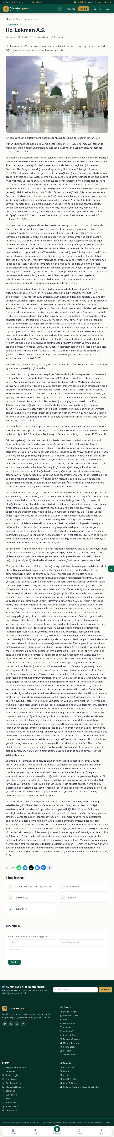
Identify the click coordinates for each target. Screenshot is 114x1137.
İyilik (8, 1098)
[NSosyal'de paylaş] (37, 867)
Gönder (14, 962)
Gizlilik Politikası (70, 1079)
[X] (10, 1023)
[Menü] (108, 9)
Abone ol (105, 989)
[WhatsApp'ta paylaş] (18, 867)
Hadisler (67, 1027)
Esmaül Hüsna (69, 1023)
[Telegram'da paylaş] (25, 867)
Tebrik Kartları (69, 1054)
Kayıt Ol (83, 9)
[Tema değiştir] (101, 9)
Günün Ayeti (11, 1102)
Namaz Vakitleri (70, 1015)
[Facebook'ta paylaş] (43, 867)
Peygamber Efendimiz (16, 1067)
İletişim (98, 2)
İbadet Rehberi (70, 1035)
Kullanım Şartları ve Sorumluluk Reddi (81, 1087)
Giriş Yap (71, 9)
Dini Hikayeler (12, 1079)
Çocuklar (67, 1050)
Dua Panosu (11, 1094)
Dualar (66, 1019)
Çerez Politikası (70, 1083)
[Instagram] (16, 1023)
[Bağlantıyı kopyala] (49, 867)
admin (12, 37)
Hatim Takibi (69, 1047)
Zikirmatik (10, 1091)
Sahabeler (10, 1071)
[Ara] (95, 9)
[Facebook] (4, 1023)
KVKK (65, 1075)
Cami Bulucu (11, 1110)
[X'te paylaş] (31, 867)
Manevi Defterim (71, 1043)
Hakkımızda (88, 2)
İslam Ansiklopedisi (15, 1087)
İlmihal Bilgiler (12, 1075)
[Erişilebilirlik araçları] (111, 569)
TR (105, 2)
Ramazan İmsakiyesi (72, 1039)
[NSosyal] (23, 1023)
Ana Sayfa (13, 19)
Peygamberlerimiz (29, 19)
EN (109, 2)
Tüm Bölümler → (13, 1083)
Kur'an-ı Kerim (70, 1011)
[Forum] (59, 9)
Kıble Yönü (68, 1031)
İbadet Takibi (12, 1106)
